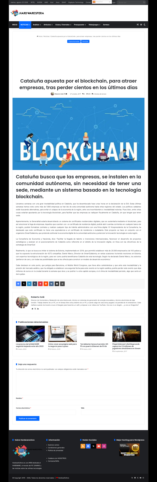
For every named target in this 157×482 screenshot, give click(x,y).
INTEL (33, 2)
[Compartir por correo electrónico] (57, 283)
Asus (57, 2)
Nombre (19, 398)
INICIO (14, 25)
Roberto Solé (59, 94)
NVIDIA (39, 2)
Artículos (47, 25)
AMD (46, 2)
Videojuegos (94, 25)
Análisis (36, 25)
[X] (23, 283)
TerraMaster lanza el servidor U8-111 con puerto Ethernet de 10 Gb (94, 345)
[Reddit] (46, 283)
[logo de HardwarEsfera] (27, 13)
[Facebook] (18, 283)
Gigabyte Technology (75, 2)
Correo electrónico (23, 408)
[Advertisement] (78, 61)
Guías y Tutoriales (62, 25)
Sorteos (106, 25)
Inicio (40, 36)
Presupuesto (79, 25)
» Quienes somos (52, 445)
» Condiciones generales (55, 448)
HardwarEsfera (63, 478)
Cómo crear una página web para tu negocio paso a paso (62, 345)
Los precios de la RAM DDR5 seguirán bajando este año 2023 (29, 345)
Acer (52, 2)
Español (99, 2)
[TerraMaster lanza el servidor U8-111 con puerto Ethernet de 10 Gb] (94, 334)
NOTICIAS (24, 25)
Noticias (46, 36)
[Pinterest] (40, 283)
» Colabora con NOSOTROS (56, 458)
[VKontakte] (51, 283)
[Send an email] (66, 94)
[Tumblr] (35, 283)
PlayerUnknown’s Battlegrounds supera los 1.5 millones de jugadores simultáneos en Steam (126, 346)
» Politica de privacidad (54, 450)
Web (82, 408)
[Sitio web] (32, 308)
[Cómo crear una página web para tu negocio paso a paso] (62, 334)
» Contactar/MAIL (52, 461)
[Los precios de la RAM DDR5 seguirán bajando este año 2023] (30, 334)
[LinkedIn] (29, 283)
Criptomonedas (74, 41)
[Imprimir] (62, 283)
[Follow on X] (65, 94)
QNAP (64, 2)
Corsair (88, 2)
